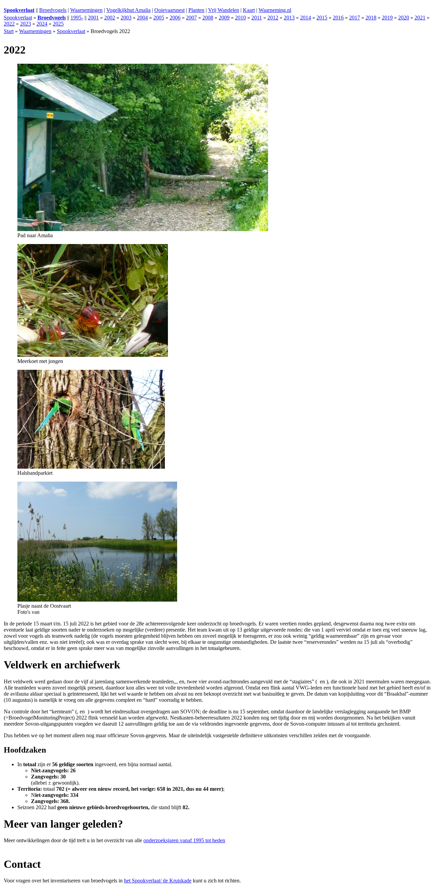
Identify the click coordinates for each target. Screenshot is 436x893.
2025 (58, 24)
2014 (305, 17)
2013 (289, 17)
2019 (387, 17)
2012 (272, 17)
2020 (403, 17)
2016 (338, 17)
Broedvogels (52, 10)
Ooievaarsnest (169, 10)
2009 (224, 17)
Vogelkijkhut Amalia (128, 10)
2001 (93, 17)
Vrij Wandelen (223, 10)
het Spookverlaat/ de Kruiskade (157, 880)
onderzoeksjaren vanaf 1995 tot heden (184, 840)
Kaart (249, 10)
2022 (9, 24)
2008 (207, 17)
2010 (240, 17)
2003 (126, 17)
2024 (41, 24)
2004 (142, 17)
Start (9, 31)
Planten (196, 10)
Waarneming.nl (275, 10)
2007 (191, 17)
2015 (321, 17)
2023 (25, 24)
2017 (354, 17)
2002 (109, 17)
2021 (420, 17)
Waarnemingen (86, 10)
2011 (256, 17)
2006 (175, 17)
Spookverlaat (18, 17)
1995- (77, 17)
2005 (158, 17)
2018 (370, 17)
